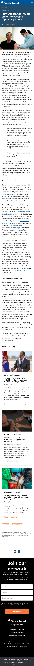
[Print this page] (15, 551)
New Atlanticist (6, 8)
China (6, 461)
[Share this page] (19, 551)
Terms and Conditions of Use (13, 604)
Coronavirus (13, 461)
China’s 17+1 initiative (13, 88)
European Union (9, 404)
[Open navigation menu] (31, 2)
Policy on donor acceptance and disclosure (17, 641)
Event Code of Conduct (12, 646)
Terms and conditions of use (17, 632)
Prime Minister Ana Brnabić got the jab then (16, 213)
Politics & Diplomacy (21, 404)
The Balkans (6, 528)
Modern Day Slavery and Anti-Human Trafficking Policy (17, 644)
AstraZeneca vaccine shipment (12, 228)
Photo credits (23, 646)
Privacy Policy (13, 629)
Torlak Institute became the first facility (15, 222)
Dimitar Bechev (9, 24)
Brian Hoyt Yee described (19, 270)
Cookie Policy (21, 629)
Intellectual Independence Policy (17, 635)
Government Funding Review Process (17, 638)
